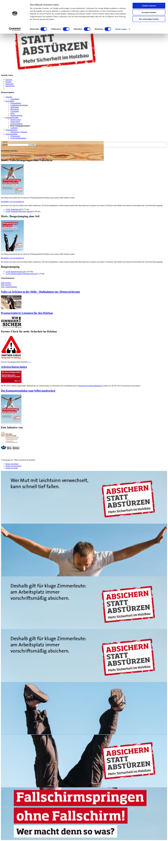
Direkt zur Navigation (13, 466)
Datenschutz (9, 86)
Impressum (9, 84)
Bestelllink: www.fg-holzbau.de (12, 202)
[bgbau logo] (10, 449)
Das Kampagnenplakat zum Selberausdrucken (28, 390)
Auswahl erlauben (149, 12)
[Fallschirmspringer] (12, 194)
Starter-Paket (15, 122)
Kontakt (8, 82)
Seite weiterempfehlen (9, 287)
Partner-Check (16, 120)
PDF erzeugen (6, 285)
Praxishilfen (9, 101)
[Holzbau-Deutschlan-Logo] (10, 443)
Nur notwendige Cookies (149, 19)
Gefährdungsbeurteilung (19, 105)
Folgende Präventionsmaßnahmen (90, 386)
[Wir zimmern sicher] (11, 327)
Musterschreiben (16, 115)
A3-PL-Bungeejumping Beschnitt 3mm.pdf (21, 274)
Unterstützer (15, 99)
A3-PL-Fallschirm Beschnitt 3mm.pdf (19, 211)
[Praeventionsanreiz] (11, 382)
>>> (29, 362)
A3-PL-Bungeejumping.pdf (15, 272)
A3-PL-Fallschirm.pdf (13, 209)
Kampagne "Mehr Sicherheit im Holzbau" (16, 155)
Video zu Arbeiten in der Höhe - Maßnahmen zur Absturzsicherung (40, 291)
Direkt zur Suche (11, 468)
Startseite (8, 80)
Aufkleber (14, 128)
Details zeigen (121, 29)
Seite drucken (6, 283)
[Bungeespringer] (12, 251)
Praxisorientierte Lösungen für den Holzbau (27, 312)
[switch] (66, 29)
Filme (13, 113)
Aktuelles (8, 97)
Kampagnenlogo (17, 124)
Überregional (15, 136)
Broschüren (15, 109)
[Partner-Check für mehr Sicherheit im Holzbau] (11, 358)
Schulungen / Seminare (19, 132)
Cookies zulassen (149, 6)
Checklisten (15, 111)
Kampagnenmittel (11, 117)
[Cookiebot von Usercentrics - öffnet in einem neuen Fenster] (15, 29)
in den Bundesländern (18, 138)
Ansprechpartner (11, 134)
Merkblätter (15, 107)
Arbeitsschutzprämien (14, 366)
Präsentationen (16, 103)
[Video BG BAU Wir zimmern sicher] (11, 308)
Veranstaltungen (11, 130)
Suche (5, 145)
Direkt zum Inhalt (11, 464)
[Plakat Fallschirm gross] (11, 423)
